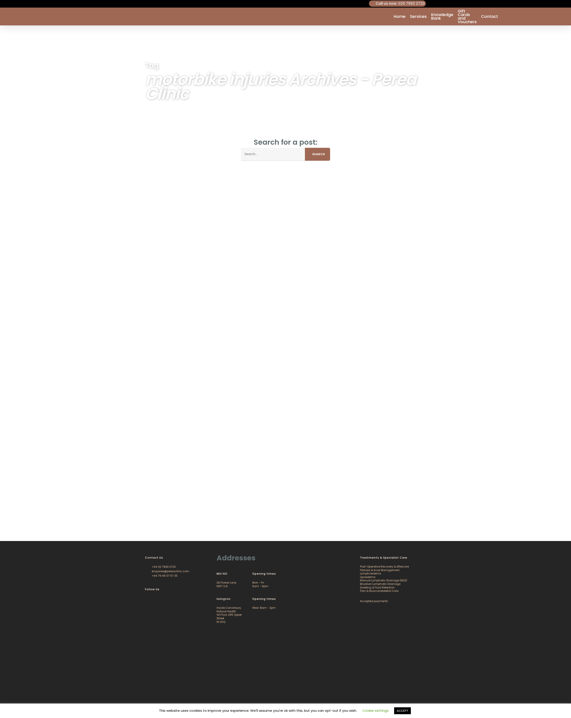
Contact (489, 16)
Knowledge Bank (442, 16)
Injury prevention (53, 523)
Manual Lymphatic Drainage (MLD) (383, 580)
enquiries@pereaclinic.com (170, 571)
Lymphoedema (370, 573)
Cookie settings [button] (375, 710)
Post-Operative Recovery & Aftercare (384, 566)
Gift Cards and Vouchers (467, 16)
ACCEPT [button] (402, 711)
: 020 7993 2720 (400, 3)
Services (418, 16)
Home (399, 16)
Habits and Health (24, 523)
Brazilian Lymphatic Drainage (380, 584)
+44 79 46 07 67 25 (164, 576)
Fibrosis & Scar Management (379, 570)
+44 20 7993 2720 (163, 567)
